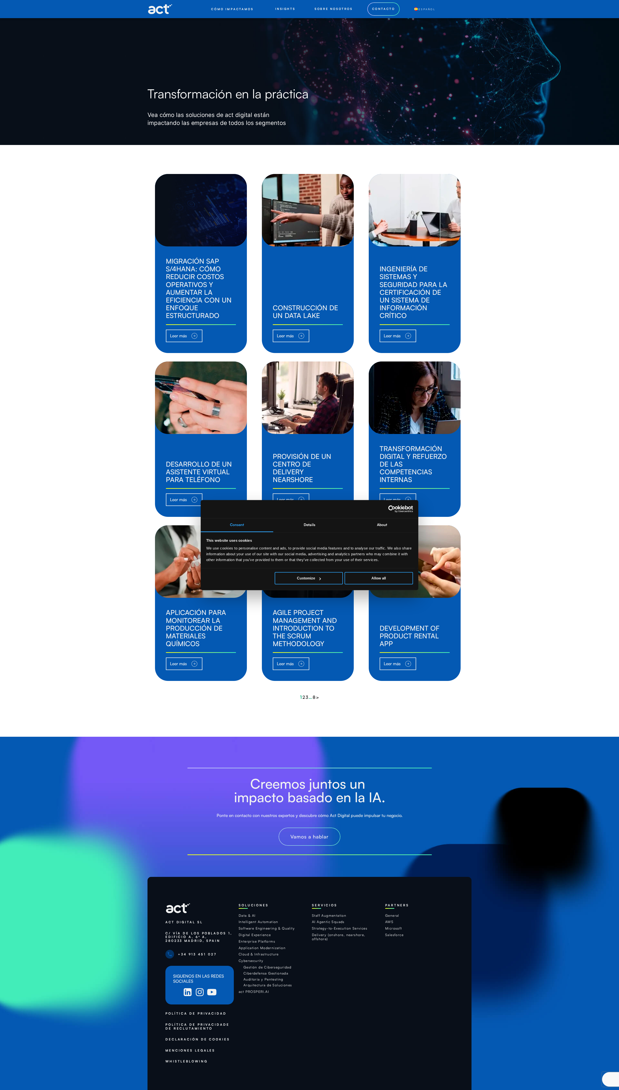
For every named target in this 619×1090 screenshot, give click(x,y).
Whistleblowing (186, 1061)
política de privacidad (196, 1013)
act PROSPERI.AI (254, 992)
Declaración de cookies (197, 1039)
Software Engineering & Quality (267, 928)
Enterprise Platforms (257, 941)
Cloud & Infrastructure (259, 954)
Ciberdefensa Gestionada (265, 973)
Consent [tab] (237, 524)
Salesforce (394, 935)
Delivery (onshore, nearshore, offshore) (338, 937)
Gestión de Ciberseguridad (267, 967)
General (392, 915)
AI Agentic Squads (328, 922)
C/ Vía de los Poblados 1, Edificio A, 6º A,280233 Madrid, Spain (198, 937)
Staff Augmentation (329, 915)
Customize (306, 578)
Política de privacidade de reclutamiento (197, 1026)
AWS (389, 922)
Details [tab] (309, 524)
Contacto (383, 9)
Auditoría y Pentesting (263, 979)
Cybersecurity (251, 961)
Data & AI (247, 915)
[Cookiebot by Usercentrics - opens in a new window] (392, 509)
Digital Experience (255, 935)
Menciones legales (190, 1050)
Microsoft (393, 928)
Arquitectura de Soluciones (267, 985)
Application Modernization (262, 948)
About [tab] (382, 524)
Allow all (378, 578)
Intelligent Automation (258, 922)
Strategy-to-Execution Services (339, 928)
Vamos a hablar (309, 836)
